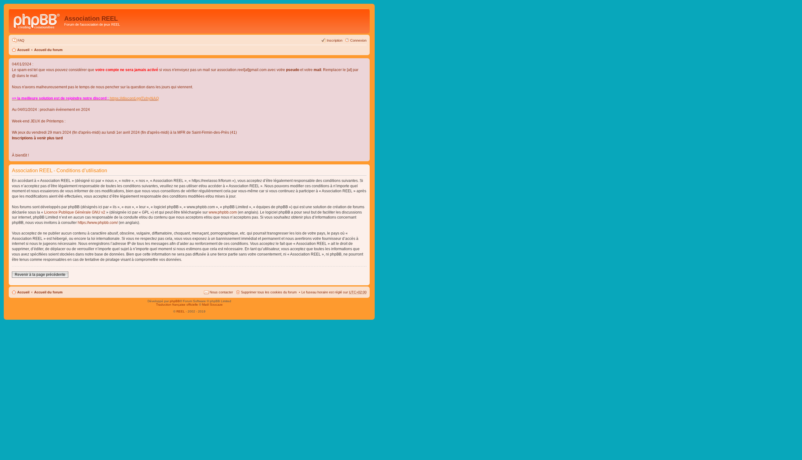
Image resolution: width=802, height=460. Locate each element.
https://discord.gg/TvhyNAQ (134, 98)
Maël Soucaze (212, 304)
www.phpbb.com (223, 212)
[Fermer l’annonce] (365, 63)
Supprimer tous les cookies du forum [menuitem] (269, 292)
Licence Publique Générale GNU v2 (74, 212)
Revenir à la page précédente (40, 274)
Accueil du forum (48, 50)
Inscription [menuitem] (334, 40)
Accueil (23, 50)
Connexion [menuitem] (358, 40)
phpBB (175, 301)
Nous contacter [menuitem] (221, 292)
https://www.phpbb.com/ (98, 222)
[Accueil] (37, 20)
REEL (180, 311)
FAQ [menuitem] (21, 40)
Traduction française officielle (177, 304)
